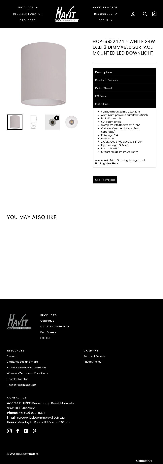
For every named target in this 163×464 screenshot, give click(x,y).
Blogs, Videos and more (22, 362)
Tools (104, 20)
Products (26, 7)
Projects (28, 20)
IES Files (45, 338)
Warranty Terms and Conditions (27, 373)
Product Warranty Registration (26, 367)
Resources (104, 14)
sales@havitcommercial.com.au (36, 417)
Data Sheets (48, 332)
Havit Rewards (105, 7)
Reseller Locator (28, 14)
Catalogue (47, 321)
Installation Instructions (55, 326)
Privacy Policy (92, 362)
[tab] (124, 72)
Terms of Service (94, 356)
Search (11, 356)
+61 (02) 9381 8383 (26, 413)
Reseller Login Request (21, 385)
